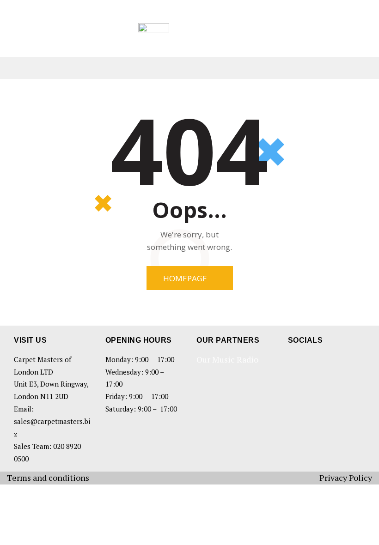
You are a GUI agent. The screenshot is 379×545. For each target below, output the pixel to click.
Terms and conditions (48, 477)
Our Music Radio (227, 359)
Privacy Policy (345, 477)
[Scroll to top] (360, 526)
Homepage (185, 278)
